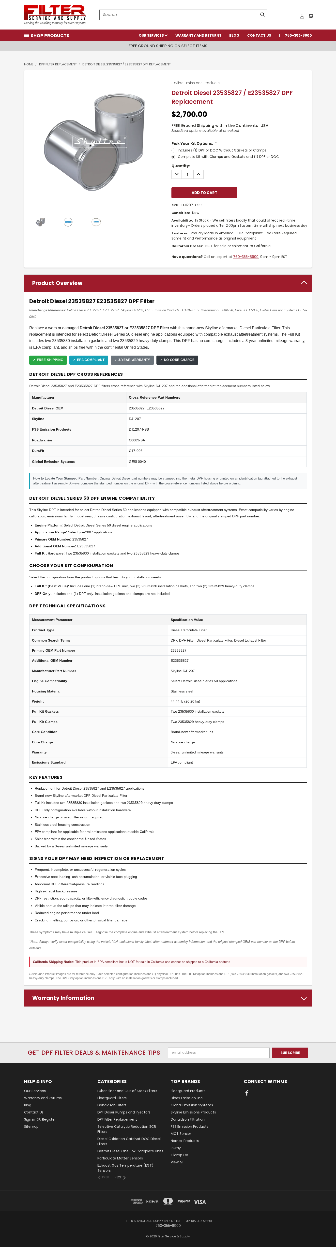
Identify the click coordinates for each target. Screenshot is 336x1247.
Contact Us (259, 35)
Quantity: (180, 165)
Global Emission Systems (192, 1105)
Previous (323, 1232)
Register (49, 1119)
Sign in (30, 1119)
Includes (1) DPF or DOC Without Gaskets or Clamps (222, 150)
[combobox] (183, 15)
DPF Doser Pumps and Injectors (124, 1112)
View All (177, 1162)
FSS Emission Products (189, 1126)
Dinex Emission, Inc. (187, 1098)
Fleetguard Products (188, 1090)
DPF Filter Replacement (117, 1119)
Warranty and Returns (198, 35)
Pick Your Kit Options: (194, 143)
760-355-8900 (298, 35)
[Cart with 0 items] (310, 16)
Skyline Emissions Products (193, 1112)
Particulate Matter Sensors (120, 1158)
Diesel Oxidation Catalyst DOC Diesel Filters (129, 1141)
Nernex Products (185, 1140)
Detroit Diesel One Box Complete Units (130, 1151)
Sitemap (31, 1126)
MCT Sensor (181, 1133)
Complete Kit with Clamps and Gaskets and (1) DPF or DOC (228, 156)
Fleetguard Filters (112, 1098)
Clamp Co (179, 1155)
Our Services (152, 35)
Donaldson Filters (111, 1105)
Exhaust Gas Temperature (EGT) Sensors (125, 1168)
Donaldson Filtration (188, 1119)
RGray (176, 1147)
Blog (234, 35)
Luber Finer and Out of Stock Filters (127, 1090)
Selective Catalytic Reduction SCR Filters (126, 1129)
